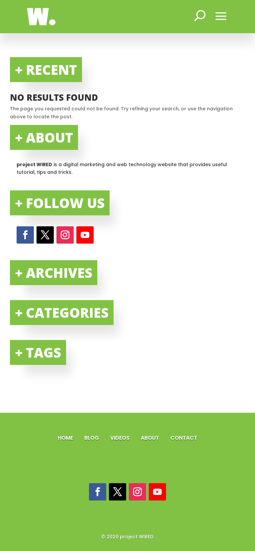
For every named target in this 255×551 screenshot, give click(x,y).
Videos (120, 438)
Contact (183, 438)
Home (66, 438)
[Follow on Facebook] (25, 235)
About (150, 438)
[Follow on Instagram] (65, 235)
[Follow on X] (45, 235)
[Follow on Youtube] (85, 235)
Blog (92, 438)
